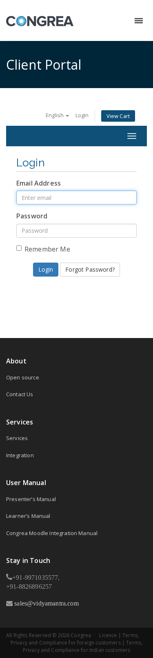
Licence (108, 635)
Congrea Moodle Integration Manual (52, 533)
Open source (22, 377)
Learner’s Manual (28, 516)
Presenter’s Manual (31, 499)
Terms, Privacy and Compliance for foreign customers (75, 639)
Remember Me (47, 249)
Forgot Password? (90, 269)
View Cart (118, 116)
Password (31, 215)
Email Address (38, 183)
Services (17, 438)
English (55, 115)
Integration (20, 455)
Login (82, 115)
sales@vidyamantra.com (46, 603)
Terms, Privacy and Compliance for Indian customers (83, 646)
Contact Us (19, 394)
